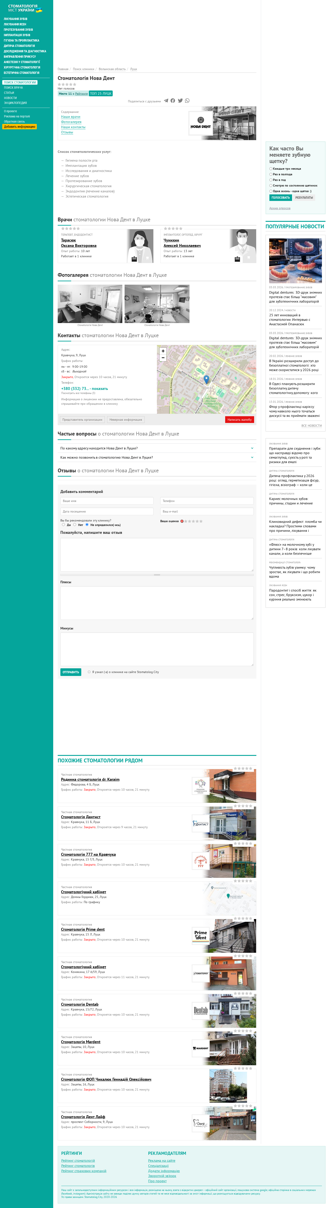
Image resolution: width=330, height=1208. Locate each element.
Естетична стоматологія (21, 73)
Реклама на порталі (17, 116)
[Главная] (27, 8)
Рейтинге (81, 94)
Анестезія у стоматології (22, 62)
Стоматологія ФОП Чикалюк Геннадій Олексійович (106, 1079)
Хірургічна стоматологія (22, 67)
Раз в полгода (282, 174)
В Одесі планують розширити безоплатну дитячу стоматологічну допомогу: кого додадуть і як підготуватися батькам (293, 392)
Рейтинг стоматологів (78, 1165)
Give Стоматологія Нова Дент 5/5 (201, 521)
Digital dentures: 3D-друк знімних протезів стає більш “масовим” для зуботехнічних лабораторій (295, 297)
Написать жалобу (240, 420)
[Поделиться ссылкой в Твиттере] (180, 102)
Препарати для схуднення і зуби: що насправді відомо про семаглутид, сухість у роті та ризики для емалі (295, 455)
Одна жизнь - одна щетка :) (292, 191)
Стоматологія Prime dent (83, 929)
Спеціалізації (158, 1165)
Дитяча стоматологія (19, 46)
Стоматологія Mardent (80, 1041)
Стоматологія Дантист (81, 816)
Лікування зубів (15, 19)
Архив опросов (279, 208)
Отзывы (67, 132)
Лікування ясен (15, 24)
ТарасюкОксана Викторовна (79, 243)
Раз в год (279, 180)
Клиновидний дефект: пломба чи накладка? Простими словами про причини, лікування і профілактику (295, 528)
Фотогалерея (71, 121)
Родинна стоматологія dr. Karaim (90, 779)
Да (69, 525)
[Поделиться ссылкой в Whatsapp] (187, 102)
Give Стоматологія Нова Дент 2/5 (190, 521)
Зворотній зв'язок (162, 1175)
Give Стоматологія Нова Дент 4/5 (197, 521)
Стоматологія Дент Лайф (83, 1116)
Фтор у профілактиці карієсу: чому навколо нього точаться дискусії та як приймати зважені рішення (294, 413)
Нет (80, 525)
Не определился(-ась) (105, 525)
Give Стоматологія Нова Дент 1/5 (186, 521)
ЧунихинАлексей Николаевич (182, 243)
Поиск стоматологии (20, 82)
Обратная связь (14, 121)
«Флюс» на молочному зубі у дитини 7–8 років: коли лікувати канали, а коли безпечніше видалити (295, 551)
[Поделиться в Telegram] (166, 102)
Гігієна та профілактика (21, 40)
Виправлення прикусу (20, 56)
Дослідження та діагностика (25, 51)
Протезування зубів (18, 29)
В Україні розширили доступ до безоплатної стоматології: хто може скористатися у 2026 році (294, 365)
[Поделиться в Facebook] (173, 102)
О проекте (10, 111)
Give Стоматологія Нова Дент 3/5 (194, 521)
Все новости (311, 426)
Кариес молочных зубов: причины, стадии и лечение (291, 500)
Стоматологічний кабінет (83, 891)
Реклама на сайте (161, 1160)
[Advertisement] (157, 31)
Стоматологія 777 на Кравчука (88, 854)
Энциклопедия (15, 103)
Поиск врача (13, 87)
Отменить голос (182, 521)
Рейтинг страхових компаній (83, 1170)
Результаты (304, 198)
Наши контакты (73, 127)
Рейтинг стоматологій (78, 1160)
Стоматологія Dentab (80, 1004)
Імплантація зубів (17, 35)
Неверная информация (126, 420)
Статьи (9, 92)
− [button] (163, 358)
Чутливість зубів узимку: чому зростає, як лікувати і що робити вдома (294, 572)
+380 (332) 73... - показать (84, 390)
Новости (10, 98)
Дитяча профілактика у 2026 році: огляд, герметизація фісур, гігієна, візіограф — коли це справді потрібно (294, 482)
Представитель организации (82, 420)
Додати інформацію (164, 1170)
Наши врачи (70, 116)
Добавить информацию (19, 126)
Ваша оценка (169, 521)
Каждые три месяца (287, 169)
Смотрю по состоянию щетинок (295, 185)
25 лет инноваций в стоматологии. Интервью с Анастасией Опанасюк (289, 319)
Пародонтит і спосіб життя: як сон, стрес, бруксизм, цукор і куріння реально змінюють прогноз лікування (293, 597)
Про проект (157, 1181)
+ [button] (163, 351)
